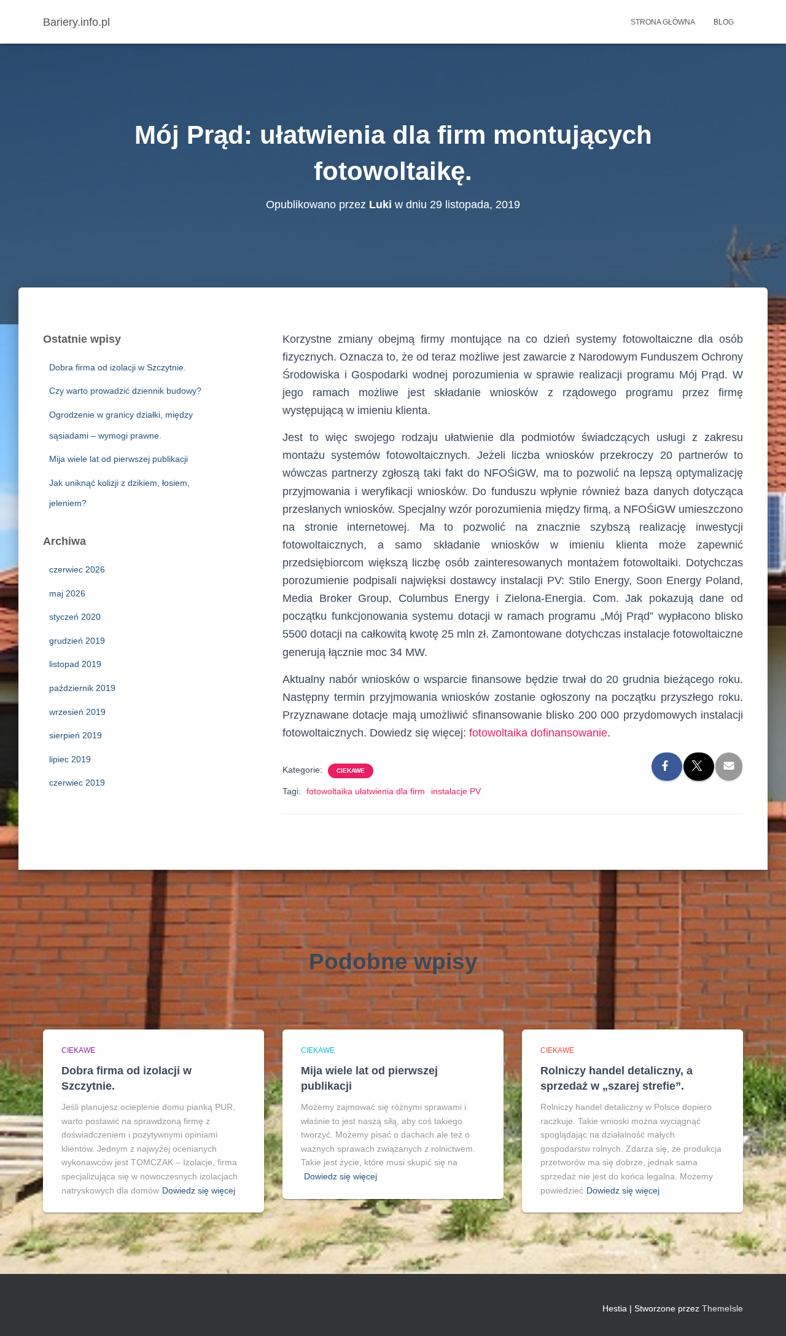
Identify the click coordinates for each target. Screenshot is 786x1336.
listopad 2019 (75, 664)
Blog (724, 22)
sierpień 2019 (75, 735)
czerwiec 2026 (77, 569)
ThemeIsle (722, 1308)
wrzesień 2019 (77, 712)
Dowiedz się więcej (198, 1190)
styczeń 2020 (75, 617)
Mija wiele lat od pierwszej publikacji (118, 459)
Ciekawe (351, 770)
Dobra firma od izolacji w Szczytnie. (117, 367)
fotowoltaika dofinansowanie (538, 733)
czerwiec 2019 (77, 782)
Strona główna (663, 22)
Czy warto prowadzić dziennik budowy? (125, 391)
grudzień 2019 (77, 641)
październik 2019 (82, 688)
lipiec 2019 (70, 759)
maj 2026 (67, 593)
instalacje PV (456, 791)
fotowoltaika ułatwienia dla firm (365, 791)
